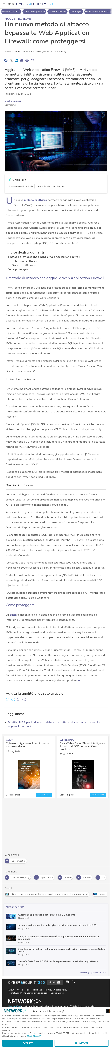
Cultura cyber (54, 11)
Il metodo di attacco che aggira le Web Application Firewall (43, 256)
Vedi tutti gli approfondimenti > (93, 973)
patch (13, 614)
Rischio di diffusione (23, 265)
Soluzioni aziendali (36, 11)
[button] (8, 4)
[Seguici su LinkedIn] (67, 982)
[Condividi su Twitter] (11, 60)
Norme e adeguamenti (13, 11)
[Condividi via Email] (21, 60)
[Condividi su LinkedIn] (16, 60)
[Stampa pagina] (27, 60)
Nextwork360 (14, 1006)
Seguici (53, 982)
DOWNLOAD (44, 794)
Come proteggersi (18, 269)
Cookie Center (57, 993)
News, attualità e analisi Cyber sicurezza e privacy (40, 51)
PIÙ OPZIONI (81, 1043)
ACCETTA (28, 1043)
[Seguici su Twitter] (74, 982)
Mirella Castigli (13, 100)
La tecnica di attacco (24, 261)
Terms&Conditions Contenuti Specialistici (28, 993)
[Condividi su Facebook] (6, 60)
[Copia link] (32, 60)
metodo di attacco (35, 200)
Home (8, 51)
